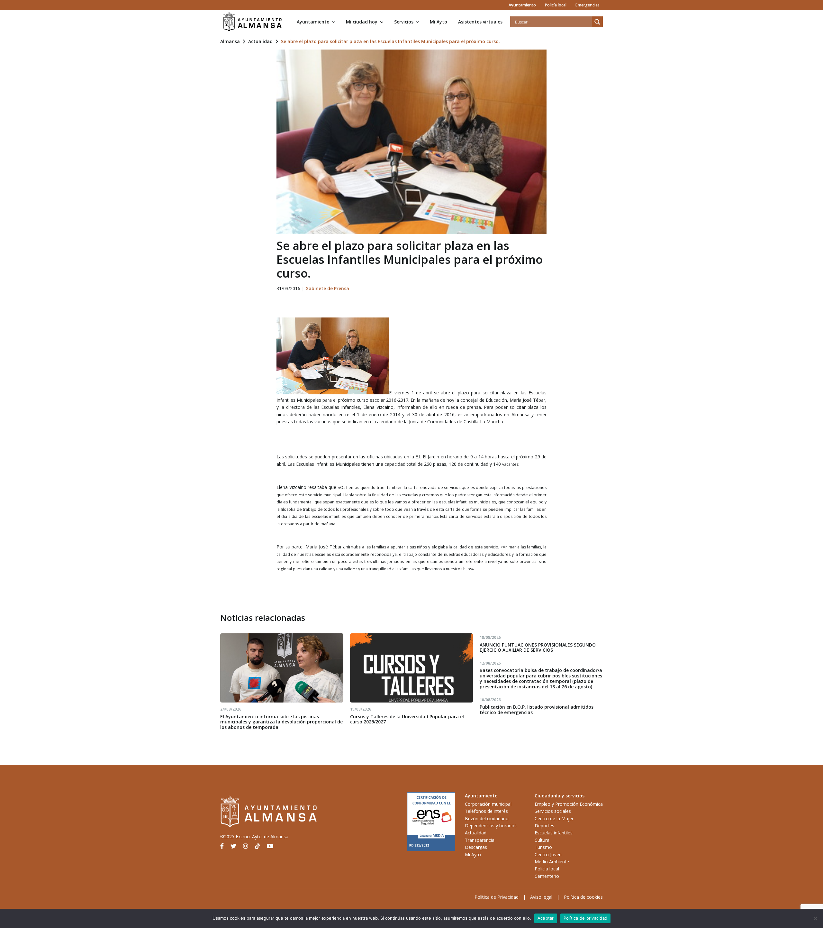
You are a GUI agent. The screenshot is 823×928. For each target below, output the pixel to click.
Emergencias (587, 5)
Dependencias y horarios (491, 825)
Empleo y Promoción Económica (569, 804)
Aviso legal (541, 897)
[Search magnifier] (597, 21)
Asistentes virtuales (480, 22)
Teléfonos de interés (486, 811)
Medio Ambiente (552, 862)
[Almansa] (252, 22)
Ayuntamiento (522, 5)
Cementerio (547, 876)
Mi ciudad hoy (361, 22)
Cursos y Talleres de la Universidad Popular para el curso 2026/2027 (407, 719)
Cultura (542, 840)
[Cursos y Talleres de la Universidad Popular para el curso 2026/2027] (411, 668)
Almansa (230, 41)
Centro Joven (548, 854)
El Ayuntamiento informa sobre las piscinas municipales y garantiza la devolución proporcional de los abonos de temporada (281, 721)
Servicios (403, 22)
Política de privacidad (586, 918)
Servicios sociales (553, 811)
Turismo (543, 847)
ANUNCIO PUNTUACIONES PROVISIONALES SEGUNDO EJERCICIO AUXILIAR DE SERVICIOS (538, 647)
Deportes (544, 825)
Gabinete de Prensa (327, 288)
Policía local (555, 5)
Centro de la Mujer (554, 818)
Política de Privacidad (497, 897)
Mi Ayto (438, 22)
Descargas (476, 847)
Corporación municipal (488, 804)
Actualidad (260, 41)
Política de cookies (583, 897)
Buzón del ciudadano (487, 818)
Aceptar (546, 918)
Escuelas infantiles (554, 833)
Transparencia (479, 840)
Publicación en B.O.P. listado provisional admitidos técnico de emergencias (536, 709)
